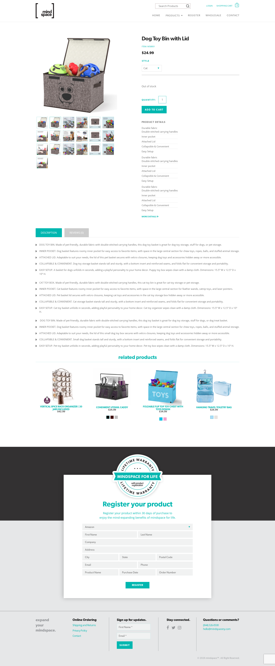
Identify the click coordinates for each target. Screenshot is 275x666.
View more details (61, 417)
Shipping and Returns (84, 625)
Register (194, 15)
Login (209, 5)
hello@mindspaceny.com (216, 629)
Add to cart (154, 109)
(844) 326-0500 (211, 625)
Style (145, 60)
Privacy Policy (80, 630)
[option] (61, 386)
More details (149, 216)
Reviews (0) (77, 232)
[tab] (49, 232)
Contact (233, 15)
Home (156, 15)
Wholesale (213, 15)
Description (49, 232)
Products (173, 15)
